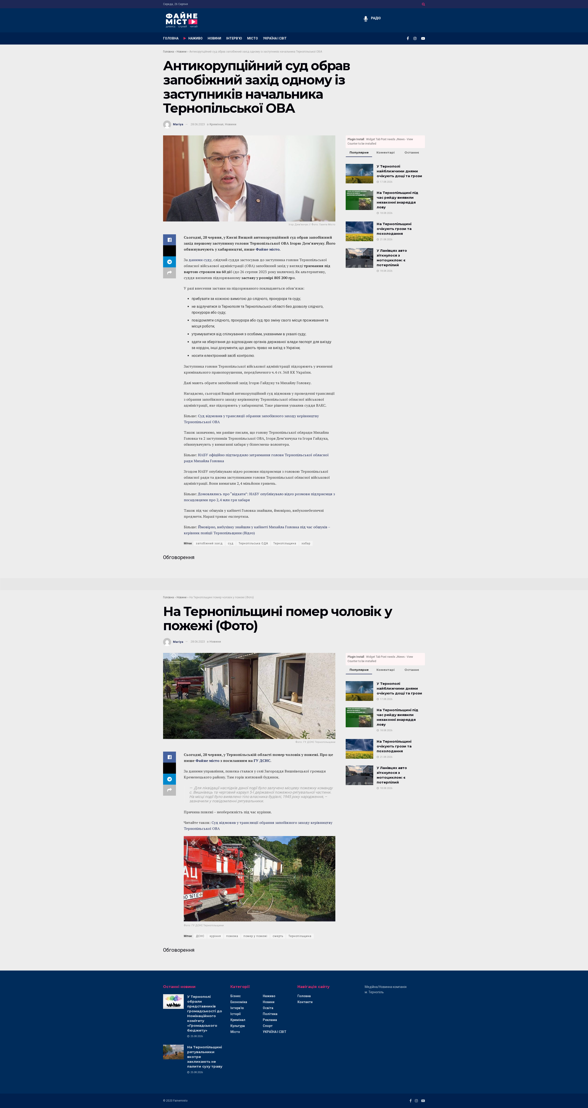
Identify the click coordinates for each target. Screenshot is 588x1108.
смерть (278, 936)
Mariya (178, 124)
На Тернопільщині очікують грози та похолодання (394, 229)
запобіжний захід (209, 543)
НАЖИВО (195, 38)
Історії (235, 1014)
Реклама (270, 1020)
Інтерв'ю (237, 1008)
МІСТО (252, 38)
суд (230, 543)
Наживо (269, 996)
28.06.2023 (198, 124)
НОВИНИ (214, 38)
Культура (237, 1026)
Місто (235, 1032)
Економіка (238, 1002)
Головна (168, 51)
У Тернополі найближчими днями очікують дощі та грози (399, 171)
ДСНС (200, 936)
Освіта (268, 1008)
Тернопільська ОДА (253, 543)
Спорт (268, 1026)
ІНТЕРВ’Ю (234, 38)
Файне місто (268, 249)
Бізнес (235, 996)
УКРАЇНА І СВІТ (275, 38)
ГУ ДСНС (262, 760)
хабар (306, 543)
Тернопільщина (284, 543)
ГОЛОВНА (170, 38)
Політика (270, 1014)
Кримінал (216, 124)
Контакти (305, 1002)
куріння (215, 936)
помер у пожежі (255, 936)
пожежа (232, 936)
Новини (182, 51)
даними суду (200, 259)
